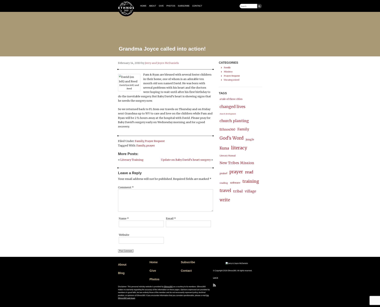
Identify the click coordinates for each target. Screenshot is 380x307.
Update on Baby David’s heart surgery (186, 159)
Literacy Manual (228, 155)
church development (228, 114)
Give (152, 270)
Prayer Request (155, 141)
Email (171, 218)
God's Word (232, 138)
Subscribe (188, 262)
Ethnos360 (227, 129)
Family (139, 141)
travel (225, 190)
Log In (215, 278)
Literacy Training (132, 159)
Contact (186, 270)
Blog (121, 273)
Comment (126, 187)
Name (124, 218)
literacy (239, 148)
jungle (250, 139)
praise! (223, 173)
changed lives (232, 106)
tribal (238, 191)
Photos (154, 279)
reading (224, 183)
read (249, 172)
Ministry (228, 71)
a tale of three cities (231, 98)
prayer (150, 145)
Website (124, 235)
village (250, 191)
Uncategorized (231, 79)
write (225, 200)
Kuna (224, 148)
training (250, 181)
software (235, 182)
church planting (234, 121)
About (122, 264)
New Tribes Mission (237, 163)
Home (153, 262)
